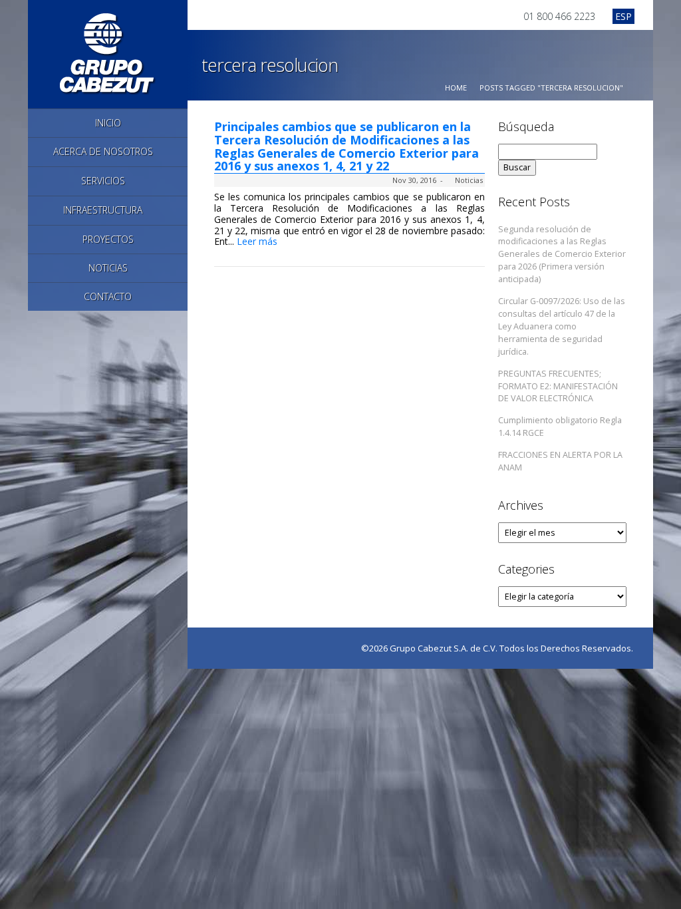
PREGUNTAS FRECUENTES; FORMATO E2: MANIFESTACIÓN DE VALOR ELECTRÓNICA (558, 386)
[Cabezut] (108, 53)
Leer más (258, 241)
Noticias (469, 180)
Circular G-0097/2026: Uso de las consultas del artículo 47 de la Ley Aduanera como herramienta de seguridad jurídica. (561, 326)
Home (456, 87)
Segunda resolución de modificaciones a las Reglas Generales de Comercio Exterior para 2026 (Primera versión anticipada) (562, 254)
